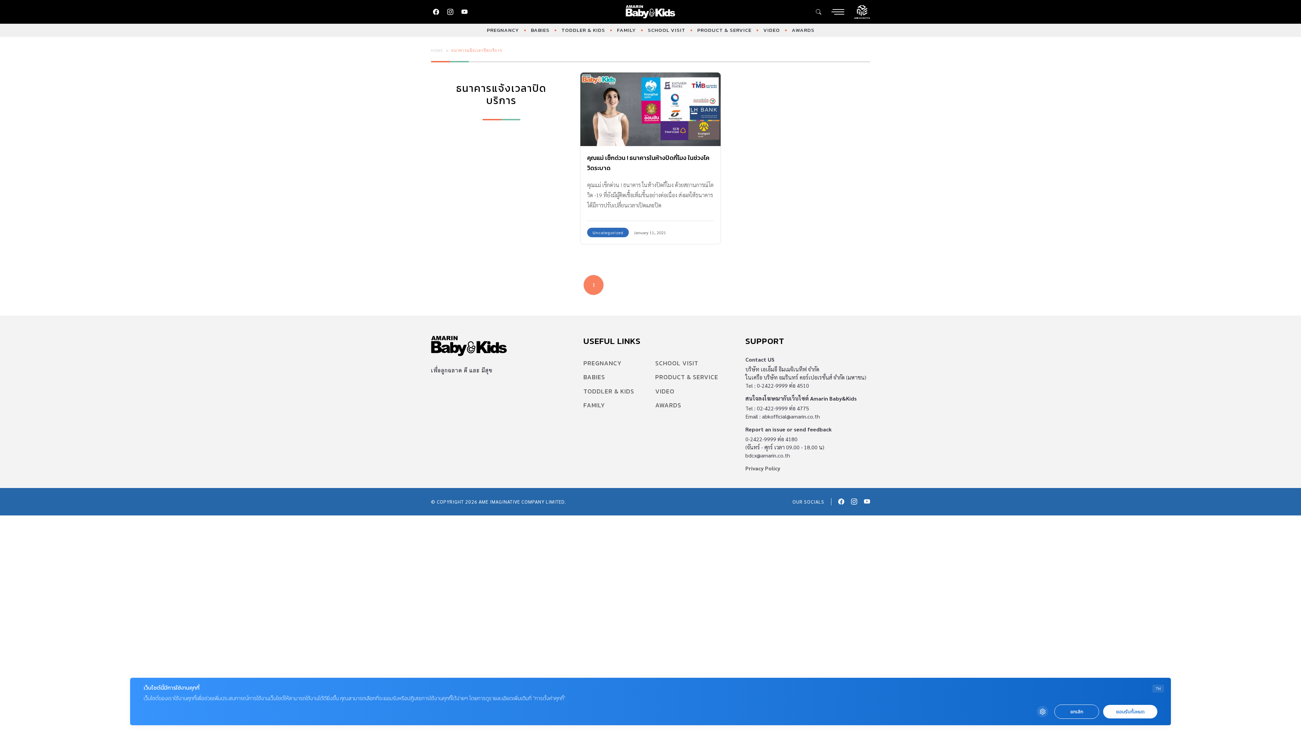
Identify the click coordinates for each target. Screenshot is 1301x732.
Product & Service (724, 30)
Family (626, 30)
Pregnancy (503, 30)
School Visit (666, 30)
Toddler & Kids (583, 30)
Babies (540, 30)
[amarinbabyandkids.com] (651, 11)
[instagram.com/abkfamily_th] (450, 12)
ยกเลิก (1076, 711)
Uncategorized (608, 232)
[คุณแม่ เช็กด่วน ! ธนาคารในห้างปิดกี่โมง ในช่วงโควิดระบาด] (650, 109)
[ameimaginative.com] (862, 11)
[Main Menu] (838, 12)
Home (437, 50)
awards (803, 30)
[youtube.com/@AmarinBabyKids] (464, 12)
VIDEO (771, 30)
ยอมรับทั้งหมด (1130, 711)
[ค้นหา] (818, 12)
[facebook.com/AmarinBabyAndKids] (436, 12)
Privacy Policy (762, 468)
